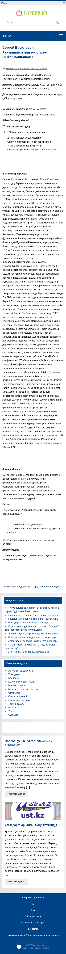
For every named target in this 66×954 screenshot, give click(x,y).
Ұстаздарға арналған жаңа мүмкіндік (28, 622)
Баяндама (13, 678)
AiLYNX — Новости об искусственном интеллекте (36, 946)
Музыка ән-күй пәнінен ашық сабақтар (26, 68)
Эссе (11, 711)
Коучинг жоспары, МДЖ (21, 681)
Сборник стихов (33, 916)
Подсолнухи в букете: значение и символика (33, 618)
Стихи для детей (17, 696)
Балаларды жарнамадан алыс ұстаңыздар (32, 637)
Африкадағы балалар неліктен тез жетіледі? (32, 641)
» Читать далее (16, 793)
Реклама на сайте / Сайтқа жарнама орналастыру (33, 935)
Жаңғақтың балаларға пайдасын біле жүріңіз (33, 633)
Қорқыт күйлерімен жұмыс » (48, 586)
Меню (4, 3)
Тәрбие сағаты (16, 703)
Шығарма (13, 707)
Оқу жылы (14, 692)
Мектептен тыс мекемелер (23, 689)
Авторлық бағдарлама (20, 670)
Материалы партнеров (33, 922)
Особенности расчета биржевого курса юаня (33, 615)
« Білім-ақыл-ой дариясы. (16, 586)
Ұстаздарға (14, 674)
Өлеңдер (13, 714)
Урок (33, 904)
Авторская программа (33, 898)
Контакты (33, 929)
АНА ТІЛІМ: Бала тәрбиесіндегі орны (28, 651)
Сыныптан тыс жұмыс (20, 700)
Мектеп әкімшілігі (17, 685)
